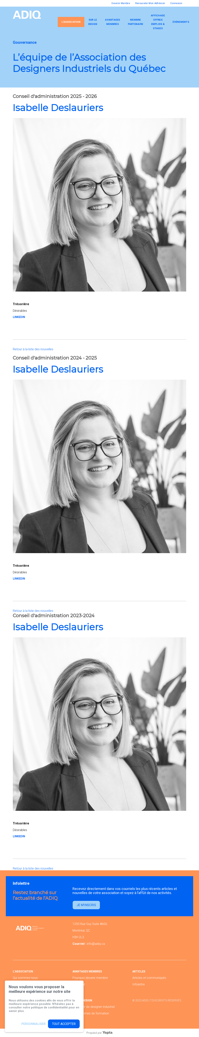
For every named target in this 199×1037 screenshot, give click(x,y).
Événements (181, 21)
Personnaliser (33, 1024)
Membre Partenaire (135, 21)
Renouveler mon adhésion (150, 3)
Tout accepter (64, 1024)
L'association (71, 21)
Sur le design (92, 21)
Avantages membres (112, 21)
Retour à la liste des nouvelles (33, 349)
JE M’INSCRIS (86, 905)
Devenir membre (121, 3)
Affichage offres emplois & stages (158, 22)
